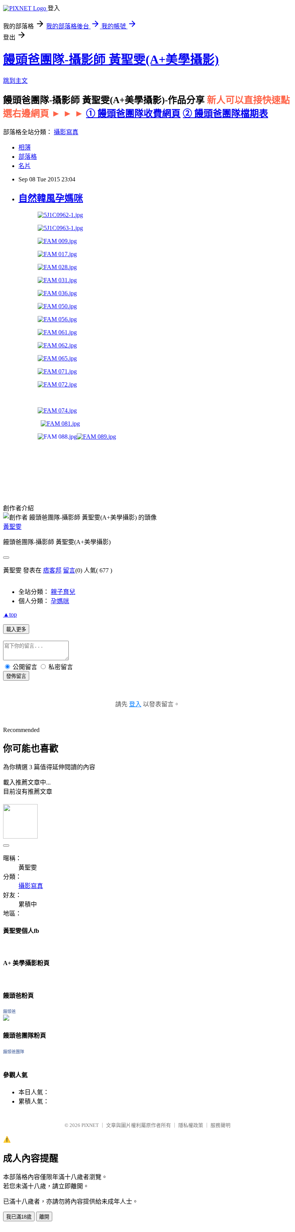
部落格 (27, 156)
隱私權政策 (190, 1125)
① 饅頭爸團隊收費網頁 (133, 113)
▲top (10, 614)
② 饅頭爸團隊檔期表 (225, 113)
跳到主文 (15, 80)
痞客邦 (52, 570)
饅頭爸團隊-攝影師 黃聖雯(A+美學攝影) (111, 59)
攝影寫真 (66, 132)
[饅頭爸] (6, 1018)
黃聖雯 (12, 526)
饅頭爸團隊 (13, 1051)
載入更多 (16, 629)
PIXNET (90, 1125)
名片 (24, 166)
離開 (44, 1217)
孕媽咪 (60, 601)
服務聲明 (220, 1125)
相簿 (24, 147)
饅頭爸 (9, 1011)
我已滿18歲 (18, 1217)
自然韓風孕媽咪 (50, 198)
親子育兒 (63, 592)
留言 (69, 570)
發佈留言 (16, 676)
